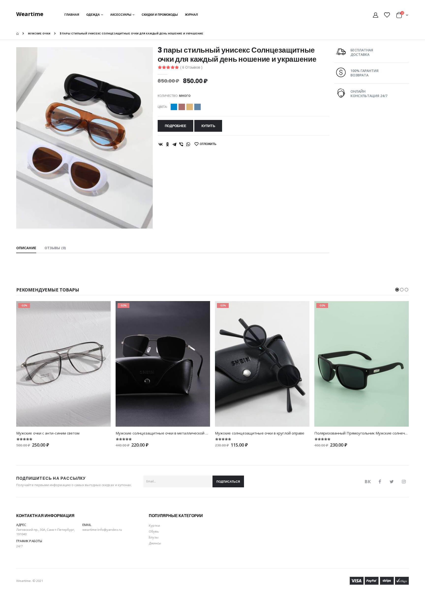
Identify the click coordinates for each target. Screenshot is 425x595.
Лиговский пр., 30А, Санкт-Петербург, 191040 (45, 531)
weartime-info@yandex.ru (102, 529)
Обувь (154, 531)
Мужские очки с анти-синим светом (47, 433)
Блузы (153, 537)
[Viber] (181, 144)
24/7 (19, 546)
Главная (71, 15)
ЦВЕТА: (162, 107)
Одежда (93, 15)
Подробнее (175, 125)
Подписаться (228, 481)
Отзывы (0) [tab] (55, 248)
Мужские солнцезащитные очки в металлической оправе (167, 433)
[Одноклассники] (167, 144)
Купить (208, 125)
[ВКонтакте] (161, 144)
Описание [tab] (26, 248)
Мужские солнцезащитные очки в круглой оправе (259, 433)
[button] (402, 16)
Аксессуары (120, 15)
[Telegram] (174, 144)
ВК (367, 481)
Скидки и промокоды (160, 15)
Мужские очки (39, 33)
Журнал (191, 15)
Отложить (208, 144)
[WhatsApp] (188, 144)
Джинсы (155, 543)
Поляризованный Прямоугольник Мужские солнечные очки (367, 433)
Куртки (154, 525)
